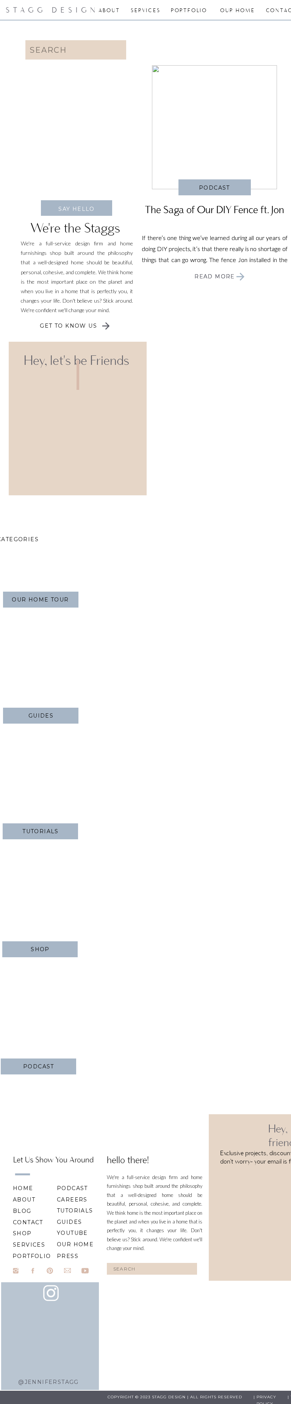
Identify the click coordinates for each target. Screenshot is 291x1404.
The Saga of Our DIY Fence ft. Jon (214, 209)
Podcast (214, 187)
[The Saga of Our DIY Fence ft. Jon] (240, 277)
